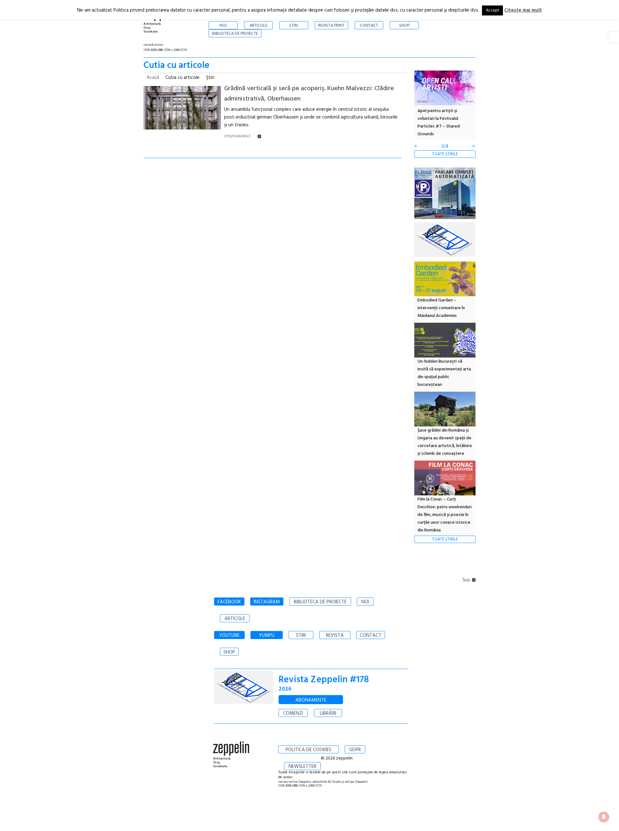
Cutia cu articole (182, 77)
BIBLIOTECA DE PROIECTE (320, 602)
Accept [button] (492, 10)
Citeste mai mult (523, 10)
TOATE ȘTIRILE (445, 154)
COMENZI (293, 713)
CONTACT (370, 635)
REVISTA (335, 635)
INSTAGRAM (267, 602)
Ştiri (210, 77)
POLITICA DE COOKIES (308, 750)
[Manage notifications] (604, 817)
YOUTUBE (229, 635)
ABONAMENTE (310, 700)
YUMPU (266, 635)
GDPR (355, 750)
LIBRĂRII (328, 713)
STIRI (301, 635)
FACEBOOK (229, 602)
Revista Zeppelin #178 (324, 680)
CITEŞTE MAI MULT (237, 136)
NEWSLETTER (302, 766)
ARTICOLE (234, 619)
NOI (365, 602)
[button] (614, 37)
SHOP (229, 652)
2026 (285, 689)
